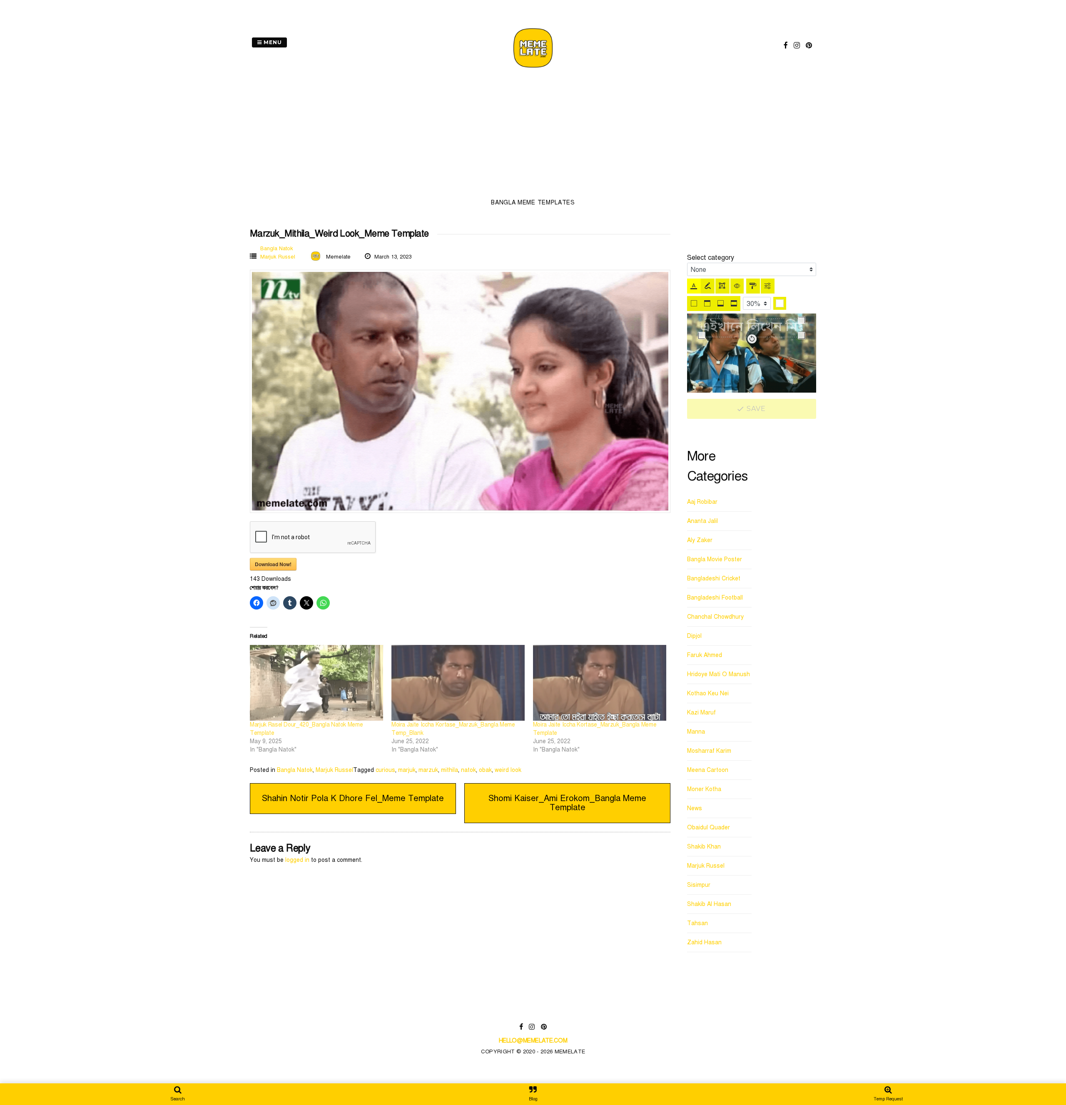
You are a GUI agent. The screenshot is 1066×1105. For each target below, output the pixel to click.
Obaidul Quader (708, 827)
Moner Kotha (704, 789)
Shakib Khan (704, 846)
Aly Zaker (699, 540)
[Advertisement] (533, 135)
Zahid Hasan (704, 942)
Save (755, 409)
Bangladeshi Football (715, 597)
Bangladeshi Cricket (713, 578)
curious (385, 770)
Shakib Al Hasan (709, 904)
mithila (449, 770)
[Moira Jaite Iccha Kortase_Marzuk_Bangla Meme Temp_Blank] (458, 683)
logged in (297, 860)
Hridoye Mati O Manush (718, 674)
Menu (272, 42)
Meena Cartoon (707, 770)
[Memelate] (533, 68)
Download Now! (273, 564)
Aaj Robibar (702, 501)
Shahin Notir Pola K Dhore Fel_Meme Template (353, 798)
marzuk (428, 770)
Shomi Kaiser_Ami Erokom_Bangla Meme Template (567, 803)
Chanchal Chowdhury (715, 616)
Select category (710, 258)
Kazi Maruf (701, 712)
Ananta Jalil (702, 521)
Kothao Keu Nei (708, 693)
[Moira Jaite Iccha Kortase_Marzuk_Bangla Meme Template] (599, 683)
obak (485, 770)
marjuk (407, 770)
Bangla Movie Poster (714, 559)
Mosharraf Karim (709, 750)
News (694, 808)
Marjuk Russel (277, 257)
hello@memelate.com (533, 1040)
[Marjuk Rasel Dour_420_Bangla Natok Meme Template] (316, 683)
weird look (508, 770)
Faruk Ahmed (704, 655)
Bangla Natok (276, 248)
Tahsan (697, 923)
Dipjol (694, 636)
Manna (696, 731)
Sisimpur (698, 884)
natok (468, 770)
